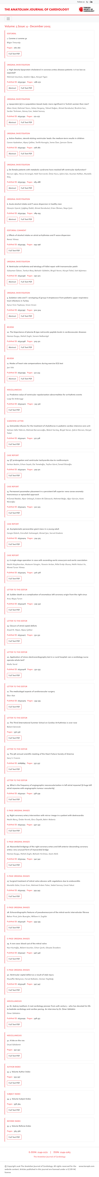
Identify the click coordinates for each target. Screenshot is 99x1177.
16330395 (21, 244)
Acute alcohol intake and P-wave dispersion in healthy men (34, 204)
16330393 (21, 182)
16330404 (22, 538)
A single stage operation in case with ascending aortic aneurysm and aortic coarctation (47, 560)
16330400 (22, 404)
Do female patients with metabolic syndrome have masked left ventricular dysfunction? (46, 170)
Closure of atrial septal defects (22, 626)
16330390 (22, 82)
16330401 (22, 438)
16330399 (22, 373)
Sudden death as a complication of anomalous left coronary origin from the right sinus (47, 594)
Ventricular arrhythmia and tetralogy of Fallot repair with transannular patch (42, 266)
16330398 (22, 341)
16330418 (21, 984)
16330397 (21, 310)
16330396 (22, 276)
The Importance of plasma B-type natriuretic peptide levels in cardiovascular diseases (46, 332)
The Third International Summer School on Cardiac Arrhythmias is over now (42, 723)
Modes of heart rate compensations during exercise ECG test (35, 363)
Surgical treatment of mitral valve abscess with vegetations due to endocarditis (43, 881)
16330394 (22, 213)
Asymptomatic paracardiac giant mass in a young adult (33, 529)
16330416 (21, 921)
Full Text (14, 54)
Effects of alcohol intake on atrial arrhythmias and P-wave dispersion (39, 235)
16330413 (21, 824)
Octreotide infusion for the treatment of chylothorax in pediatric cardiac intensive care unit (48, 426)
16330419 (21, 1018)
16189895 (21, 763)
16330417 (21, 953)
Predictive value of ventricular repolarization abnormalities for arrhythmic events (44, 394)
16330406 (22, 604)
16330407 (22, 635)
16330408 (22, 669)
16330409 (22, 701)
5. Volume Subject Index (19, 1099)
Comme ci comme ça (17, 38)
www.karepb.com (86, 1166)
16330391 (21, 116)
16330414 (21, 859)
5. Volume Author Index (18, 1072)
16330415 (21, 890)
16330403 (22, 507)
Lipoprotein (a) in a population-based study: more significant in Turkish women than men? (48, 104)
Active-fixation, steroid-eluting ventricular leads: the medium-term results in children (45, 138)
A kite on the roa (15, 1040)
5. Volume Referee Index (19, 1126)
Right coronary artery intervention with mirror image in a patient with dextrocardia (45, 815)
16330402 (22, 469)
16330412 (21, 793)
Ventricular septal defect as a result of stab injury (30, 975)
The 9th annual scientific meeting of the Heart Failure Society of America (40, 754)
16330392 (21, 147)
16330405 (22, 572)
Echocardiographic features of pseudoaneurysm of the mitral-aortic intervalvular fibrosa (48, 912)
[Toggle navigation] (8, 18)
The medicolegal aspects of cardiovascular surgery (31, 691)
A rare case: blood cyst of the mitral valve (27, 943)
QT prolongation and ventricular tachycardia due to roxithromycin (38, 460)
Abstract (12, 88)
